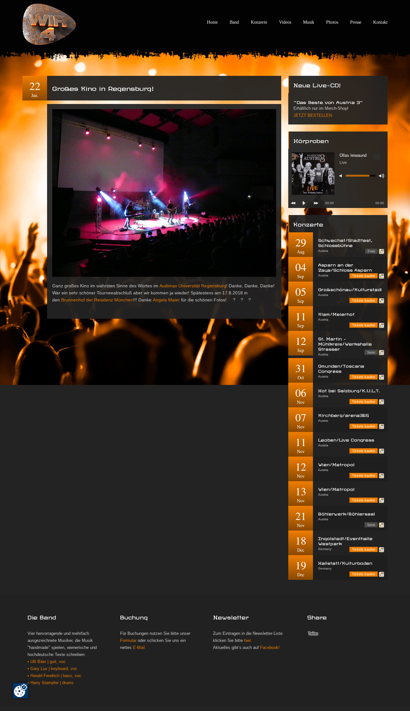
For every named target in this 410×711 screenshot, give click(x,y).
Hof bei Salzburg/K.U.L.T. (349, 390)
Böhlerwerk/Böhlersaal (346, 513)
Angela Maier (166, 299)
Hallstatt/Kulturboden (345, 562)
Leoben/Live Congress (346, 439)
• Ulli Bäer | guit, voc (47, 661)
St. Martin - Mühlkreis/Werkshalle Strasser (345, 343)
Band (234, 22)
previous (293, 203)
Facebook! (270, 647)
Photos (332, 22)
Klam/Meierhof (336, 313)
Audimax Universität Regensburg (193, 285)
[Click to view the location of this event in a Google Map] (381, 251)
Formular (128, 640)
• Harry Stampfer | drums (51, 683)
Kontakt (380, 22)
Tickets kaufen (363, 276)
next (316, 203)
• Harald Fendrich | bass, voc (54, 676)
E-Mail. (139, 647)
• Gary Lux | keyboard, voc (52, 669)
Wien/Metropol (336, 464)
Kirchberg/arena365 (343, 414)
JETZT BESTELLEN (312, 115)
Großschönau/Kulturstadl (350, 289)
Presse (355, 22)
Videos (285, 22)
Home (212, 22)
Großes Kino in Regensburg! (102, 87)
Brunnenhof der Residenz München (97, 299)
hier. (248, 640)
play (304, 203)
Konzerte (259, 22)
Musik (308, 22)
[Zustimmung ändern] (20, 690)
